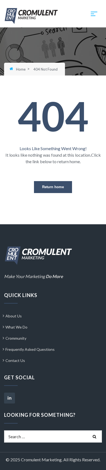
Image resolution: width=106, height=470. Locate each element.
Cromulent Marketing (41, 459)
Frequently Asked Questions (30, 349)
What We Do (16, 327)
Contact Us (15, 360)
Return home (53, 187)
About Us (13, 316)
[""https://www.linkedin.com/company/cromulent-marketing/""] (9, 398)
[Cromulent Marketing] (31, 15)
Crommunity (15, 338)
